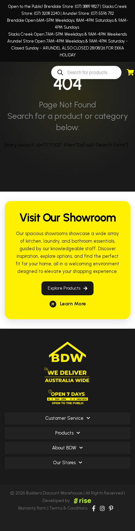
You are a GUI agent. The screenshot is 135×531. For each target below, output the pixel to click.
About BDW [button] (64, 448)
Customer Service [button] (64, 418)
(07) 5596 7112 (102, 13)
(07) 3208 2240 (47, 13)
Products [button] (64, 433)
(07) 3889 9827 (87, 6)
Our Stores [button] (64, 462)
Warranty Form (32, 508)
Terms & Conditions (68, 508)
